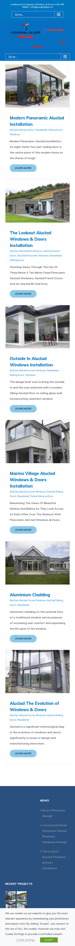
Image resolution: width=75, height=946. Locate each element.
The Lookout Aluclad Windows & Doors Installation (30, 239)
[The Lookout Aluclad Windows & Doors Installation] (37, 182)
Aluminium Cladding (30, 594)
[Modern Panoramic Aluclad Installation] (37, 67)
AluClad (14, 129)
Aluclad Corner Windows (32, 370)
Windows (15, 134)
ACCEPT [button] (48, 939)
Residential (41, 129)
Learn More (23, 168)
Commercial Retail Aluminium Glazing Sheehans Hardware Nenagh (54, 833)
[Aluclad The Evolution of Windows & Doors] (37, 653)
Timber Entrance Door (41, 496)
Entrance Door (27, 129)
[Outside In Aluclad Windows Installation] (37, 308)
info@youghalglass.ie (42, 7)
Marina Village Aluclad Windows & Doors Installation (32, 480)
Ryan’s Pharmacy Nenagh (53, 813)
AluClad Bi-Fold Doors (31, 251)
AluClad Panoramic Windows (33, 255)
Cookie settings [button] (25, 939)
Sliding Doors (55, 129)
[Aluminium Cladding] (37, 544)
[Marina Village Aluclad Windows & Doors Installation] (37, 423)
